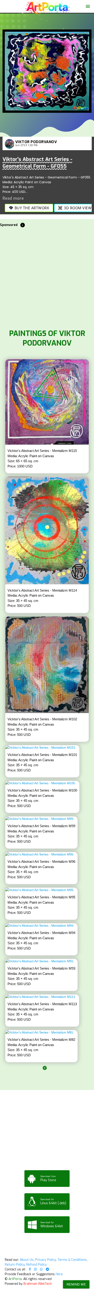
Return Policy (15, 1264)
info (22, 225)
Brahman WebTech (38, 1284)
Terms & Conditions (72, 1260)
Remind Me (76, 1284)
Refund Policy (36, 1264)
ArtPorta (15, 1279)
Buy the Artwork (29, 207)
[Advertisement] (47, 277)
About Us (27, 1260)
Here (59, 1274)
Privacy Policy (45, 1260)
